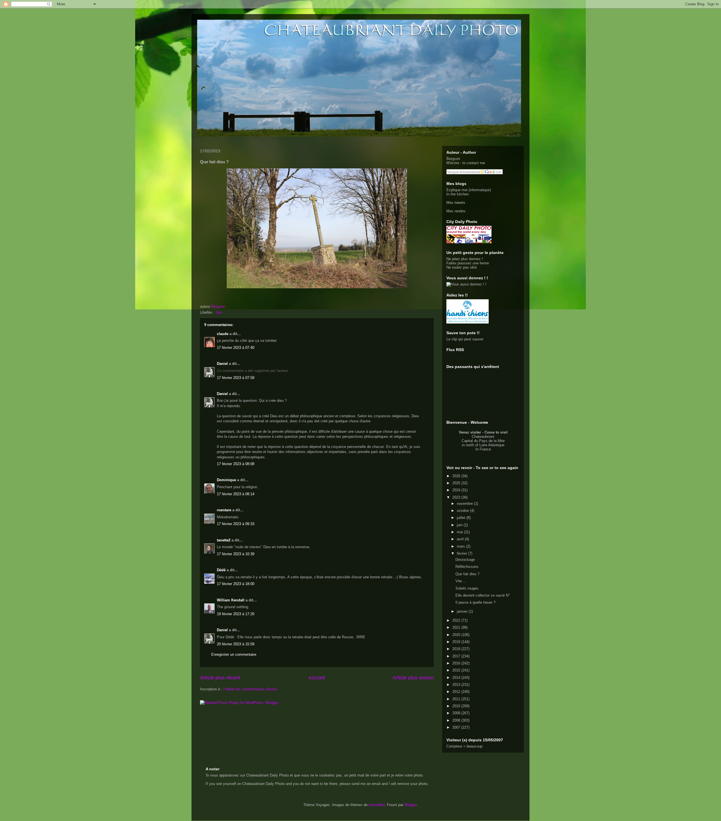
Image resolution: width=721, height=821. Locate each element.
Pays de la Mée (492, 441)
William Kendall (230, 600)
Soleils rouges (467, 588)
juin (460, 525)
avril (461, 539)
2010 (456, 706)
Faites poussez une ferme (467, 263)
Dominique (226, 480)
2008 (456, 720)
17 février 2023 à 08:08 (235, 464)
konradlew (377, 805)
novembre (465, 503)
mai (460, 532)
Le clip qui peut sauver (464, 339)
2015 (456, 670)
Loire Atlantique (491, 445)
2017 (456, 656)
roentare (224, 510)
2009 (456, 713)
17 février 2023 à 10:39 (235, 554)
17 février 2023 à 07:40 (235, 347)
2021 (456, 627)
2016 (456, 663)
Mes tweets (455, 202)
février (462, 553)
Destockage (465, 559)
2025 (456, 483)
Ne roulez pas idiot (461, 267)
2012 (456, 692)
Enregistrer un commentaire (233, 654)
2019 (456, 642)
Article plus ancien (413, 678)
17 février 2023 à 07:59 (235, 378)
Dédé (221, 570)
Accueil (316, 678)
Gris (219, 312)
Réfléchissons (467, 567)
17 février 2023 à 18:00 (235, 584)
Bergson (453, 159)
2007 (456, 727)
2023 (456, 497)
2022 (456, 620)
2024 (456, 490)
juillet (461, 518)
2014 (456, 677)
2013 (456, 684)
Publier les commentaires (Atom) (250, 689)
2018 (456, 649)
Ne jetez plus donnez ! (464, 259)
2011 (456, 699)
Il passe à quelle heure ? (475, 602)
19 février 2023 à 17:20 (235, 614)
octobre (463, 510)
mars (461, 546)
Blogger (410, 805)
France (485, 449)
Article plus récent (220, 678)
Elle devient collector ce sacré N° (482, 595)
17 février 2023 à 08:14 (235, 494)
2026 (456, 476)
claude (222, 334)
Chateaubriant (483, 436)
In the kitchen (457, 194)
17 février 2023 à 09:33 (235, 524)
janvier (463, 611)
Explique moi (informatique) (468, 190)
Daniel (222, 364)
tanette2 (223, 540)
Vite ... (460, 581)
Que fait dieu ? (467, 574)
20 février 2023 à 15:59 (235, 644)
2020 (456, 635)
